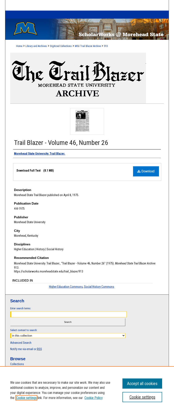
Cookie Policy (93, 398)
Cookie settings (26, 398)
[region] (87, 390)
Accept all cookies (142, 383)
